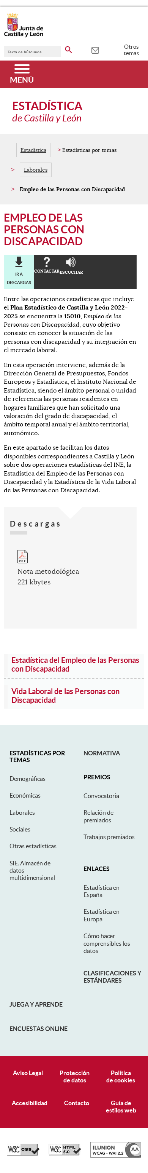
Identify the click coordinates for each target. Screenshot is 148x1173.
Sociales (19, 829)
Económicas (25, 795)
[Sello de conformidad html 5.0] (65, 1153)
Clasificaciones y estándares (112, 976)
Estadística (33, 150)
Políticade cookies (120, 1076)
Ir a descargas (19, 278)
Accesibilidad (29, 1103)
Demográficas (27, 778)
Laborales (35, 169)
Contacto (76, 1103)
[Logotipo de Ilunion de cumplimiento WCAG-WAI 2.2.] (115, 1156)
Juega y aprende (36, 1004)
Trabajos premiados (109, 836)
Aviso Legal (28, 1072)
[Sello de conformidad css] (23, 1153)
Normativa (101, 753)
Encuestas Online (38, 1028)
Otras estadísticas (33, 846)
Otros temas (131, 49)
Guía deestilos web (121, 1107)
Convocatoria (101, 795)
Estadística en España (101, 891)
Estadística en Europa (101, 915)
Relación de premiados (98, 816)
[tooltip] (95, 49)
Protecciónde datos (75, 1076)
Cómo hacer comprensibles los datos (106, 943)
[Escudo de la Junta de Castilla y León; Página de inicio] (23, 36)
